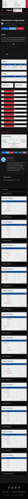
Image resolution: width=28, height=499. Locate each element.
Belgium (8, 347)
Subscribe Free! (22, 491)
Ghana (8, 392)
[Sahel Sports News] (14, 10)
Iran (7, 345)
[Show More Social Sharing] (25, 28)
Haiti (8, 257)
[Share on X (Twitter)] (12, 28)
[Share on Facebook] (5, 28)
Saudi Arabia (9, 373)
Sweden (8, 323)
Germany (8, 295)
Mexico (8, 203)
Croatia (8, 394)
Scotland (8, 255)
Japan (8, 321)
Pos (2, 201)
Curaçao (8, 300)
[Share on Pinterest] (20, 28)
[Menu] (2, 10)
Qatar (8, 234)
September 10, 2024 (14, 139)
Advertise (14, 491)
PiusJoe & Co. (21, 495)
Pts (24, 224)
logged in (10, 180)
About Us (8, 491)
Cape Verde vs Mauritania (14, 146)
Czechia (8, 208)
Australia (6, 275)
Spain (8, 366)
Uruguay (8, 368)
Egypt (8, 342)
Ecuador (8, 298)
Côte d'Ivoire (9, 302)
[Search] (26, 10)
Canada (8, 226)
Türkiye (6, 279)
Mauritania (4, 78)
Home (2, 14)
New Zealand (9, 349)
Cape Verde (4, 80)
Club (5, 201)
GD (20, 224)
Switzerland (9, 229)
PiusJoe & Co (7, 23)
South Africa (9, 210)
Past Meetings (5, 131)
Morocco (8, 252)
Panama (8, 396)
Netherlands (9, 319)
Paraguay (6, 277)
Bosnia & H (9, 231)
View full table (23, 213)
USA (6, 273)
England (8, 389)
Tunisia (8, 326)
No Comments (8, 25)
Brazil (8, 250)
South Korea (9, 205)
